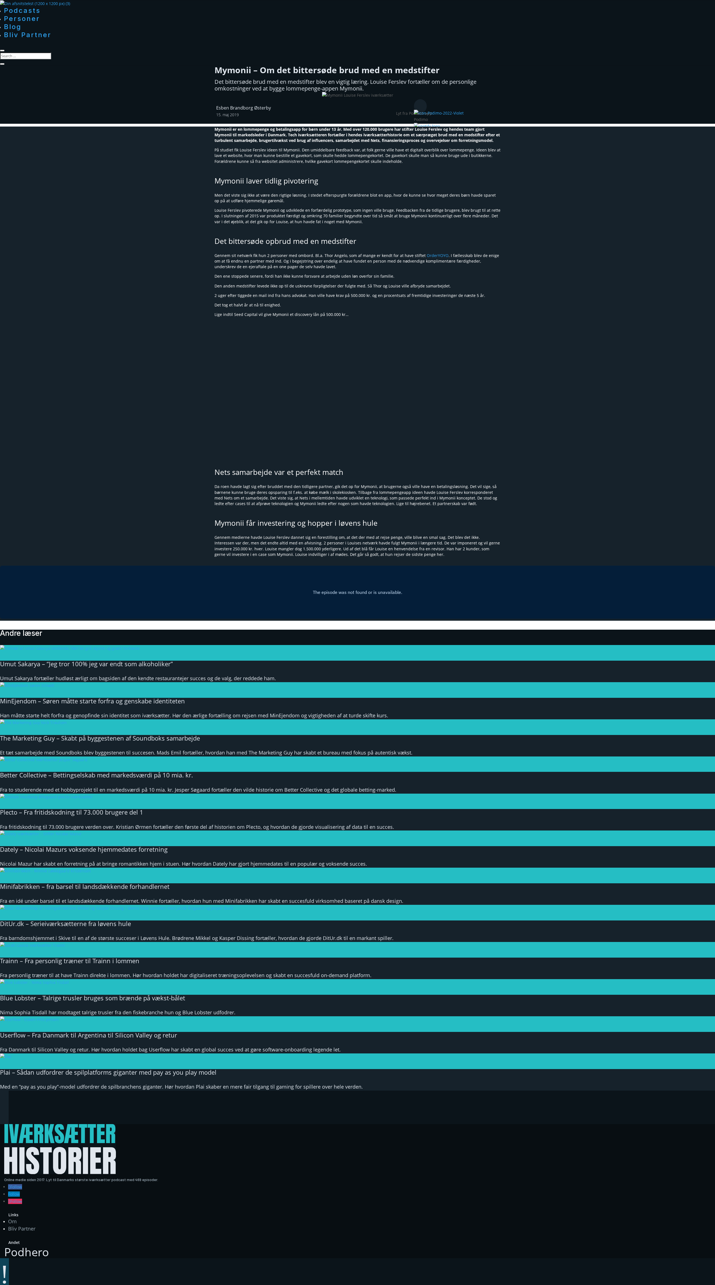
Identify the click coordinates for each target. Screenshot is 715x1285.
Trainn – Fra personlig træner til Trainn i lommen (69, 960)
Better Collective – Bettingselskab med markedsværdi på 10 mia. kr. (96, 775)
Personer (22, 19)
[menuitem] (483, 116)
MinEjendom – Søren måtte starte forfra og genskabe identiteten (92, 701)
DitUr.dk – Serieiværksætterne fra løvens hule (65, 923)
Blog (13, 27)
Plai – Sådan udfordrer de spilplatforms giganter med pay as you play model (108, 1072)
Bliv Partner (27, 35)
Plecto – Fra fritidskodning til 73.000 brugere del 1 (71, 812)
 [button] (420, 106)
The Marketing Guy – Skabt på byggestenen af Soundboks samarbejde (100, 738)
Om (12, 1221)
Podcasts (22, 10)
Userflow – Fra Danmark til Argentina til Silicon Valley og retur (88, 1035)
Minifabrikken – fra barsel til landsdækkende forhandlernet (85, 886)
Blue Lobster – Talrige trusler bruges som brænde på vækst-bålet (92, 998)
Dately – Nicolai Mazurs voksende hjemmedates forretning (84, 849)
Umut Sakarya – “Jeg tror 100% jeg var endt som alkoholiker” (86, 664)
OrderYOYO (438, 255)
